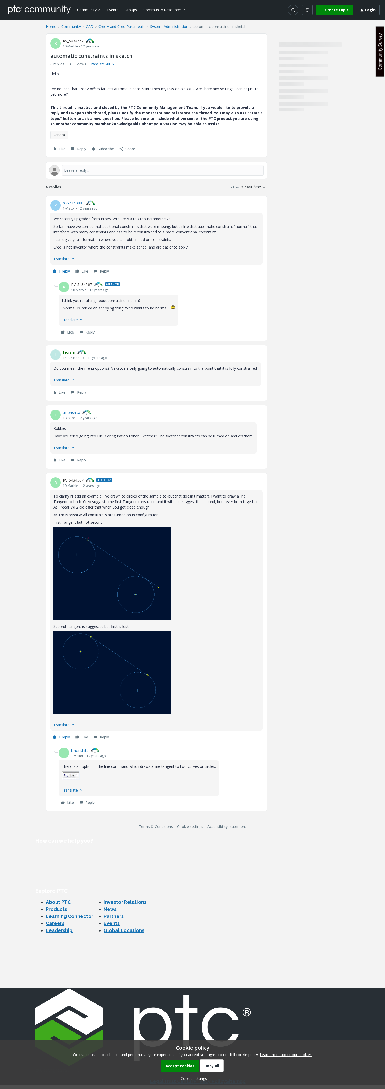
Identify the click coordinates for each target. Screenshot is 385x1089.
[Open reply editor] (156, 170)
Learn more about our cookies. (286, 1054)
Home (51, 26)
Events (112, 9)
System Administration (169, 26)
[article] (156, 237)
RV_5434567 (73, 40)
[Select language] (307, 10)
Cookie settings (190, 826)
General (59, 134)
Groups (131, 9)
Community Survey (380, 51)
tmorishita (71, 412)
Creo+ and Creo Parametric (121, 26)
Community (71, 26)
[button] (334, 10)
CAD (90, 26)
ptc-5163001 (73, 202)
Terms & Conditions (156, 826)
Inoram (69, 352)
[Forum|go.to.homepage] (39, 9)
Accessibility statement (226, 826)
